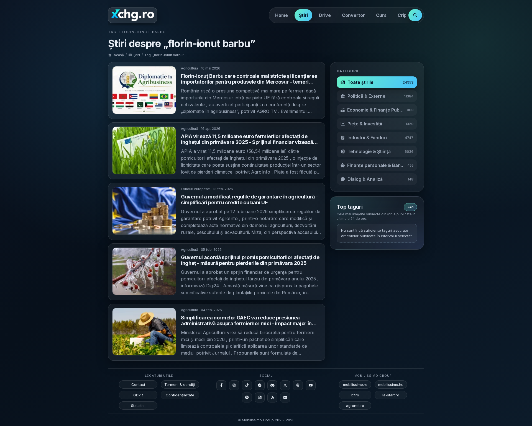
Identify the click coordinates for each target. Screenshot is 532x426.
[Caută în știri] (415, 15)
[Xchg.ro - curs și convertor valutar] (132, 15)
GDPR (138, 395)
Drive (325, 15)
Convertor (353, 15)
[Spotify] (247, 397)
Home (281, 15)
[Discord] (272, 385)
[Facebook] (221, 385)
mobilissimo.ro (355, 384)
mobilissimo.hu (390, 384)
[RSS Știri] (272, 397)
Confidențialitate (180, 395)
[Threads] (298, 385)
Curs (381, 15)
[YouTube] (311, 385)
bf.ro (355, 395)
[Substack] (260, 397)
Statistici (138, 405)
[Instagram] (234, 385)
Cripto (404, 15)
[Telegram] (260, 385)
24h (410, 207)
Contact (138, 384)
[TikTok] (247, 385)
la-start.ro (390, 395)
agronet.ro (355, 405)
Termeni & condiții (180, 384)
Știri (303, 15)
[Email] (285, 397)
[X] (285, 385)
